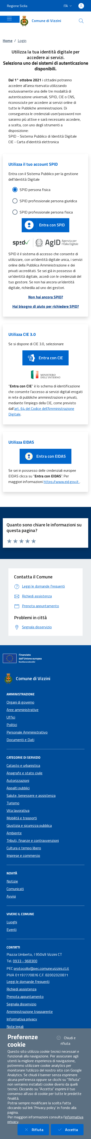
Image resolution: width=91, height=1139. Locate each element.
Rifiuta (40, 1129)
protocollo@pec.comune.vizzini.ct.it (41, 968)
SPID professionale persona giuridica (48, 201)
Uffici (11, 717)
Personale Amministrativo (27, 732)
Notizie (12, 881)
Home (7, 40)
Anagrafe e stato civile (24, 773)
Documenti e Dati (20, 739)
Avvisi (11, 896)
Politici (12, 724)
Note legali (15, 1026)
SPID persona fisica (35, 189)
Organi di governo (20, 702)
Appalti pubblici (18, 788)
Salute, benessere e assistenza (31, 795)
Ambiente (14, 833)
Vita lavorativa (18, 810)
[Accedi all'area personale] (81, 5)
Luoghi (12, 922)
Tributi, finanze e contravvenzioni (33, 840)
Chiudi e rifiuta (71, 1040)
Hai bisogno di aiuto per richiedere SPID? (45, 306)
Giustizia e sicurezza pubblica (29, 825)
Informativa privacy (22, 1019)
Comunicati (15, 889)
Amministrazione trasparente (30, 1011)
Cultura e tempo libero (24, 848)
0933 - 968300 (25, 961)
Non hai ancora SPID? (45, 297)
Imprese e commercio (23, 855)
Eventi (12, 929)
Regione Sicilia (17, 5)
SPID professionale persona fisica (46, 212)
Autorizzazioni (18, 780)
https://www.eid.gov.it (62, 481)
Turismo (13, 803)
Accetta (74, 1129)
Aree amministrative (22, 709)
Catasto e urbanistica (23, 765)
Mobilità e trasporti (22, 818)
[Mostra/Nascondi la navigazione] (9, 18)
